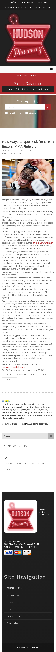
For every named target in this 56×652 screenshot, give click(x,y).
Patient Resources (25, 89)
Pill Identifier (28, 2)
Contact (10, 602)
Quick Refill (43, 2)
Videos (32, 113)
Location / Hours (14, 7)
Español (13, 2)
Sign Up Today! (34, 7)
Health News (15, 113)
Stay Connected (13, 595)
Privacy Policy (12, 623)
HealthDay (24, 424)
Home (10, 89)
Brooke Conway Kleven (42, 243)
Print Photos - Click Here (28, 75)
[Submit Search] (48, 107)
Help (8, 609)
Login (48, 7)
